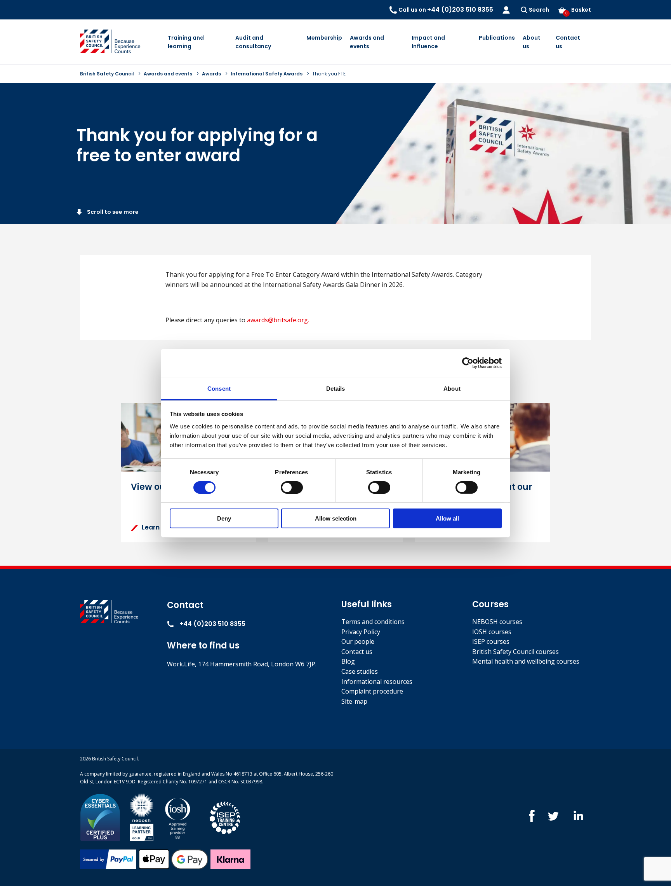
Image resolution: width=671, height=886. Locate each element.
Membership (324, 38)
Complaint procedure (372, 691)
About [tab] (452, 388)
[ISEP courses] (225, 817)
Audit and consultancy (253, 42)
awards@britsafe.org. (278, 320)
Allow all (447, 518)
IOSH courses (491, 631)
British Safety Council (107, 73)
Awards (211, 73)
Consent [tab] (219, 388)
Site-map (354, 701)
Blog (348, 661)
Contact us (568, 42)
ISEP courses (490, 641)
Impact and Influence (428, 42)
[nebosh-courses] (141, 817)
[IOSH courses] (177, 817)
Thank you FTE (329, 73)
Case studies (359, 671)
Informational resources (376, 681)
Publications (497, 38)
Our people (357, 641)
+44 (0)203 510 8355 (211, 623)
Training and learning (186, 42)
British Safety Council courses (515, 651)
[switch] (292, 487)
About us (532, 42)
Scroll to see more (112, 212)
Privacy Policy (360, 631)
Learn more (160, 527)
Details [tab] (335, 388)
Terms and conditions (373, 621)
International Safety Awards (266, 73)
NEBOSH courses (497, 621)
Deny (224, 518)
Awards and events (367, 42)
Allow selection (335, 518)
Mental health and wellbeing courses (525, 661)
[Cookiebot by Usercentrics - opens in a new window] (468, 363)
